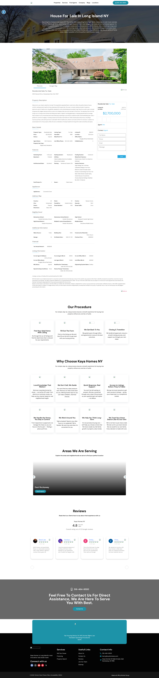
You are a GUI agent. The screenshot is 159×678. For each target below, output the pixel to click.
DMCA (60, 675)
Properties (57, 3)
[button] (33, 476)
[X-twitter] (46, 665)
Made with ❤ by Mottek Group (120, 675)
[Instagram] (35, 665)
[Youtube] (39, 665)
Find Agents (73, 3)
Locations (95, 3)
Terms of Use (38, 675)
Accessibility (54, 675)
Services (65, 3)
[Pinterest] (42, 665)
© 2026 (32, 675)
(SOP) (79, 640)
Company (82, 3)
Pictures (39, 86)
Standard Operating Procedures (79, 638)
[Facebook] (31, 665)
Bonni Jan (42, 540)
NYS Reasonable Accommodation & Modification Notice (79, 634)
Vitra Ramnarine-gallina (118, 540)
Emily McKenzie (92, 540)
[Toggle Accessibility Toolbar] (4, 12)
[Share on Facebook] (100, 120)
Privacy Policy (46, 675)
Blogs (88, 3)
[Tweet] (104, 120)
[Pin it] (109, 120)
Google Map (53, 86)
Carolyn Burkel (67, 540)
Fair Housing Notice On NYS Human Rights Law (79, 636)
